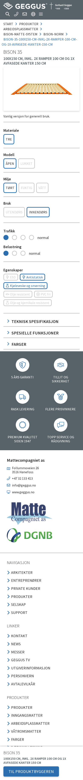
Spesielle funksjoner (35, 333)
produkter (28, 24)
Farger (18, 344)
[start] (37, 6)
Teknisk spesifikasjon (35, 321)
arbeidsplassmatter (20, 29)
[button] (7, 14)
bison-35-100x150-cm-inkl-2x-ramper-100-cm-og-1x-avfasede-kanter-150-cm (39, 41)
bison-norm (53, 34)
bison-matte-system (20, 34)
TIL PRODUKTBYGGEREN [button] (31, 771)
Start (8, 24)
